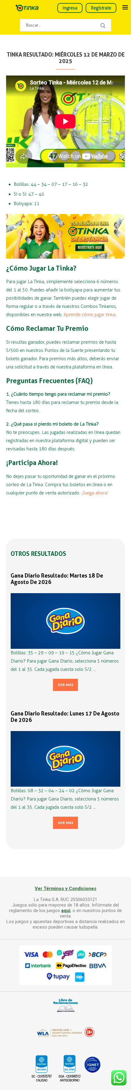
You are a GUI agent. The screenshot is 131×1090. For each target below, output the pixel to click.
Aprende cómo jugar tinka (89, 314)
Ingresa (69, 8)
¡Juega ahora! (94, 493)
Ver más (65, 685)
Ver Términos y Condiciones (65, 888)
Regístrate (101, 8)
